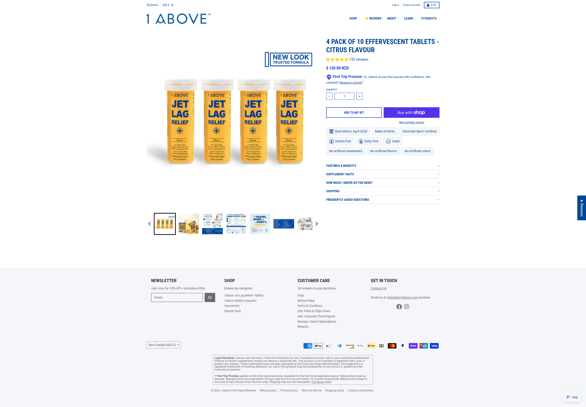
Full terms (318, 382)
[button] (165, 224)
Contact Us (379, 288)
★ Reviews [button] (582, 208)
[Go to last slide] (149, 223)
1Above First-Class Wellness (238, 390)
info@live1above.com (402, 297)
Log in (395, 5)
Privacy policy (289, 390)
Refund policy (268, 390)
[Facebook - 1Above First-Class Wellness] (399, 306)
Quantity (331, 89)
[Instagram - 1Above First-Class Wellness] (406, 306)
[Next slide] (316, 223)
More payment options (411, 122)
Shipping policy (334, 390)
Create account (411, 5)
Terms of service (311, 390)
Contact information (360, 390)
